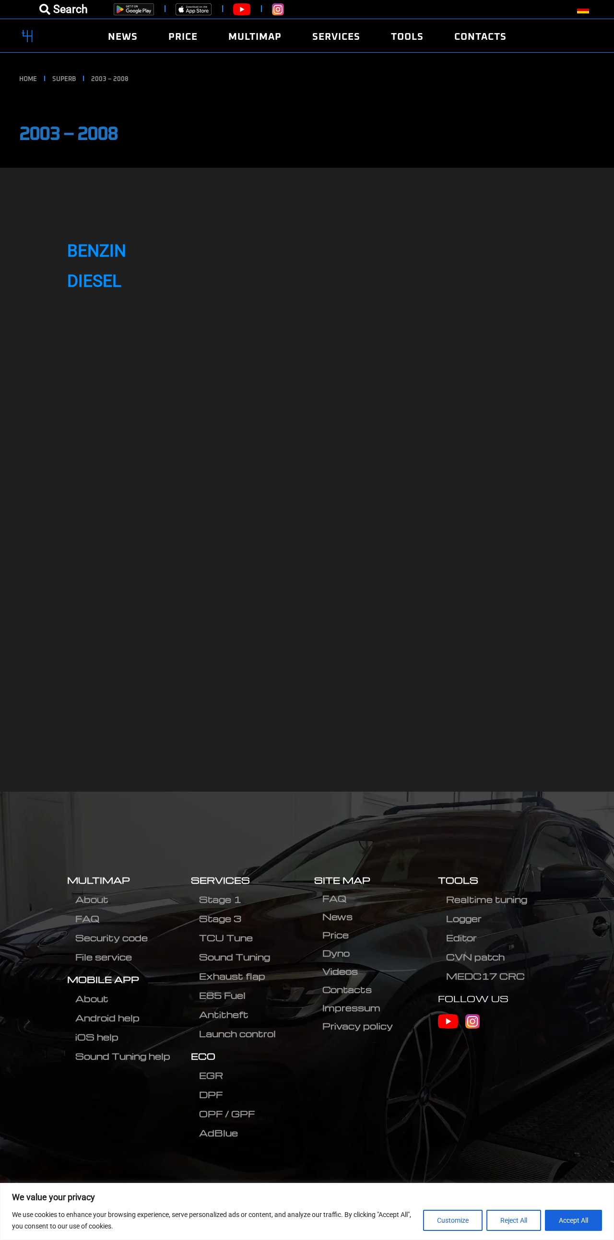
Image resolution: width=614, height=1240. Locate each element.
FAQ (87, 918)
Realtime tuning (486, 899)
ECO (203, 1056)
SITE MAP (342, 880)
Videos (340, 971)
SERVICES (220, 880)
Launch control (237, 1034)
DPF (211, 1094)
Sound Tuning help (122, 1056)
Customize (453, 1220)
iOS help (96, 1037)
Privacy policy (357, 1026)
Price (335, 935)
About (91, 899)
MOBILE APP (103, 979)
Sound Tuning (234, 957)
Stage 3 (220, 918)
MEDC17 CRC (485, 976)
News (337, 917)
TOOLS (458, 880)
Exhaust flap (232, 976)
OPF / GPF (227, 1114)
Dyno (336, 953)
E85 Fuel (222, 995)
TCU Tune (226, 938)
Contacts (347, 989)
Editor (461, 938)
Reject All (513, 1220)
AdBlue (218, 1133)
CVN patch (475, 957)
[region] (307, 1211)
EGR (211, 1075)
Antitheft (223, 1014)
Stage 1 (220, 899)
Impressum (351, 1008)
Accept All (573, 1220)
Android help (107, 1018)
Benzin (96, 251)
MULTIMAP (98, 880)
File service (103, 957)
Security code (111, 938)
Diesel (94, 281)
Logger (464, 918)
